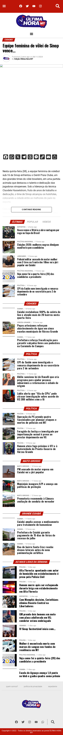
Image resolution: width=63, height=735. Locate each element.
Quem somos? (12, 686)
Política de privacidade (33, 686)
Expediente (52, 686)
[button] (4, 6)
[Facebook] (21, 6)
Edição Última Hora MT (23, 59)
